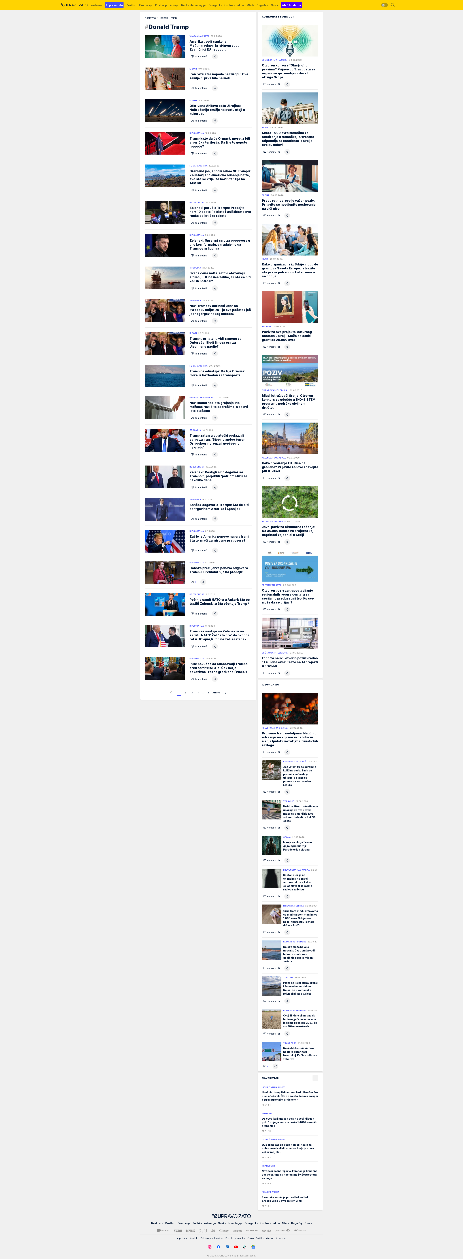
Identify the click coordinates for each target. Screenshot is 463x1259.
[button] (199, 56)
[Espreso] (190, 1230)
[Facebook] (218, 1247)
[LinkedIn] (227, 1247)
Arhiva (216, 692)
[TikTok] (244, 1247)
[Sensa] (266, 1230)
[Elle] (203, 1230)
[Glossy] (224, 1230)
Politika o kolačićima (212, 1238)
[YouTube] (235, 1247)
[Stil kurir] (213, 1230)
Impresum (182, 1238)
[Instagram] (209, 1247)
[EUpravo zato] (74, 5)
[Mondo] (163, 1230)
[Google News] (253, 1247)
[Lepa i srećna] (237, 1230)
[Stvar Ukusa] (300, 1230)
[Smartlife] (252, 1230)
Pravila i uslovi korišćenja (240, 1238)
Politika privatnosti (266, 1238)
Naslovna (150, 17)
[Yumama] (282, 1230)
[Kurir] (178, 1230)
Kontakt (194, 1238)
